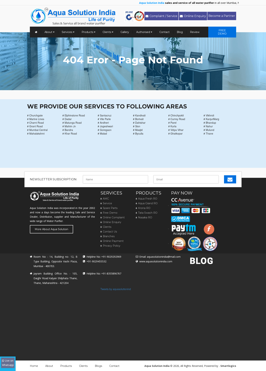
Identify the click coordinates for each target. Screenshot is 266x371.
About (49, 32)
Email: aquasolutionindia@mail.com (160, 256)
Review (194, 32)
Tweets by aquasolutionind (115, 289)
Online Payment (113, 241)
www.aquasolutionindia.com (155, 261)
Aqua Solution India (157, 366)
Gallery (125, 32)
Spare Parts (110, 208)
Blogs (98, 366)
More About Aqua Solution (51, 229)
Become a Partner (221, 16)
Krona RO (144, 208)
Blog (180, 32)
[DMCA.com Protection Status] (180, 217)
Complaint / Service (163, 16)
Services (67, 32)
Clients (107, 32)
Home (34, 366)
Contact (164, 32)
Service (107, 203)
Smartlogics (228, 366)
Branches (109, 236)
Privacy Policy (111, 245)
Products (88, 32)
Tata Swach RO (147, 212)
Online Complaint (114, 217)
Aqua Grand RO (148, 203)
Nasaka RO (145, 217)
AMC (106, 198)
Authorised (143, 32)
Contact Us (110, 231)
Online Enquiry (195, 16)
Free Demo (222, 32)
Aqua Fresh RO (147, 198)
